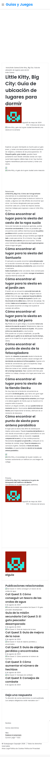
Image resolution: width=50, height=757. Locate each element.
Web (6, 733)
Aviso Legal (6, 748)
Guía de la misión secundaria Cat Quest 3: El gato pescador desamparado (23, 618)
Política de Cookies (17, 748)
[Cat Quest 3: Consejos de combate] (19, 675)
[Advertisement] (25, 35)
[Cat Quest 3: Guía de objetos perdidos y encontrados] (25, 644)
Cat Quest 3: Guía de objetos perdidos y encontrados (24, 649)
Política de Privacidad (32, 748)
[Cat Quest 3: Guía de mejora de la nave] (20, 629)
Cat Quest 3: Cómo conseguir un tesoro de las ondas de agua (23, 598)
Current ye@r (10, 737)
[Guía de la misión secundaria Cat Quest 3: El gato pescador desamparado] (25, 610)
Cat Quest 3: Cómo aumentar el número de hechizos (21, 665)
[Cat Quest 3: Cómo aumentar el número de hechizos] (25, 659)
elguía (24, 122)
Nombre (8, 723)
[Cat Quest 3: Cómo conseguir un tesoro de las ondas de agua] (25, 591)
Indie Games (14, 67)
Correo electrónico (12, 728)
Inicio (7, 67)
